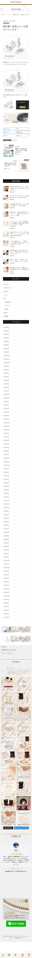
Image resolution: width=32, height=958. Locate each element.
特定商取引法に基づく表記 (8, 650)
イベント (6, 295)
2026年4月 (6, 341)
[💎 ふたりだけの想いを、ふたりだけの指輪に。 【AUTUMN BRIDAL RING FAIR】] (8, 684)
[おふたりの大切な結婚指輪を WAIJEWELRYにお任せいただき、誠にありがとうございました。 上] (8, 714)
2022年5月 (6, 482)
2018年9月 (6, 599)
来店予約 (22, 956)
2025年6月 (6, 373)
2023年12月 (7, 422)
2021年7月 (6, 514)
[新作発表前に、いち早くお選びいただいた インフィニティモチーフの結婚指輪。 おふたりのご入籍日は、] (23, 773)
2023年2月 (6, 451)
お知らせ (6, 291)
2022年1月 (6, 497)
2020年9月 (6, 536)
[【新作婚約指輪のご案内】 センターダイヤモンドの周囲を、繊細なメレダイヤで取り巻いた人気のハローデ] (23, 684)
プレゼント (8, 305)
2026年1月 (6, 352)
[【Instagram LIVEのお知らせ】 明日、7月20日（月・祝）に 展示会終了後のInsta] (23, 818)
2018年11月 (7, 592)
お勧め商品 (8, 302)
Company (3, 646)
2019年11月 (7, 564)
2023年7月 (6, 437)
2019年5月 (6, 581)
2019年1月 (6, 585)
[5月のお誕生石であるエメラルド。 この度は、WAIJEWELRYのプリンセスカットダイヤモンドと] (8, 803)
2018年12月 (7, 589)
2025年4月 (6, 380)
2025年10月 (7, 362)
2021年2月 (6, 525)
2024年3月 (6, 415)
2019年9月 (6, 571)
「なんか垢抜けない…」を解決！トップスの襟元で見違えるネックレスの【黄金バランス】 (19, 243)
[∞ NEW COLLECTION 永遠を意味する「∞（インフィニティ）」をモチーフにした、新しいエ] (8, 729)
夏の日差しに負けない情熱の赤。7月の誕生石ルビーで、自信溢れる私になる (19, 269)
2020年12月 (7, 532)
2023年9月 (6, 433)
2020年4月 (6, 546)
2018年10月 (7, 596)
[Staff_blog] (8, 151)
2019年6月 (6, 578)
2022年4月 (6, 486)
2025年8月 (6, 366)
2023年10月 (7, 430)
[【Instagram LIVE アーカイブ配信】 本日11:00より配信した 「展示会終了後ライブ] (23, 803)
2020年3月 (6, 550)
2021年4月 (6, 521)
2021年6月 (6, 518)
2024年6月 (6, 408)
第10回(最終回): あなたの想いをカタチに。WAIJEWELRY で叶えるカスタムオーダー (19, 252)
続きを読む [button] (16, 864)
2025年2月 (6, 387)
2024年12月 (7, 394)
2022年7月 (6, 475)
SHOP (29, 956)
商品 (5, 298)
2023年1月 (6, 454)
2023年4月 (6, 444)
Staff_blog (6, 23)
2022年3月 (6, 490)
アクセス (15, 956)
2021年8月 (6, 511)
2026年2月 (6, 348)
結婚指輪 (6, 316)
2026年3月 (6, 345)
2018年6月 (6, 610)
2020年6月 (6, 539)
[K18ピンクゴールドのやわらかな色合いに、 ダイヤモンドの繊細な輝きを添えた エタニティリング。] (23, 758)
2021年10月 (7, 507)
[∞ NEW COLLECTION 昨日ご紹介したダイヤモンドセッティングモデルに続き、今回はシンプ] (23, 729)
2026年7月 (6, 331)
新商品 (6, 309)
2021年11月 (7, 504)
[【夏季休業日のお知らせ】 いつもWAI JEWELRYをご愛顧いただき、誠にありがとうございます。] (8, 788)
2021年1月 (6, 528)
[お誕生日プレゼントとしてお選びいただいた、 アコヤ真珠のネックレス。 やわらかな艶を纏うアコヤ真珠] (23, 699)
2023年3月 (6, 447)
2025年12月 (7, 355)
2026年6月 (6, 334)
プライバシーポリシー (7, 653)
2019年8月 (6, 574)
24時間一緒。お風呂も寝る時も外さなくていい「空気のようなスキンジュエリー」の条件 (19, 214)
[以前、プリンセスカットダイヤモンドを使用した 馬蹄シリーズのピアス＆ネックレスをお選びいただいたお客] (8, 773)
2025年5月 (6, 376)
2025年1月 (6, 391)
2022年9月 (6, 468)
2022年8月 (6, 472)
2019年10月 (7, 567)
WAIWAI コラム (8, 288)
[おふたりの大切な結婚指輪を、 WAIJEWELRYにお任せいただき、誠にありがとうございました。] (8, 818)
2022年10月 (7, 465)
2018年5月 (6, 613)
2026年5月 (6, 338)
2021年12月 (7, 500)
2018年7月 (6, 606)
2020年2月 (6, 553)
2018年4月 (6, 617)
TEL (9, 956)
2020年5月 (6, 543)
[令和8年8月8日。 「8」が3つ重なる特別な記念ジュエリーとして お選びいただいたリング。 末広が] (23, 743)
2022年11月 (7, 461)
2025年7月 (6, 369)
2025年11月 (7, 359)
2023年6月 (6, 440)
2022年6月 (6, 479)
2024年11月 (7, 398)
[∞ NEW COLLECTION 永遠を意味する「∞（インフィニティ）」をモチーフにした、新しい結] (8, 743)
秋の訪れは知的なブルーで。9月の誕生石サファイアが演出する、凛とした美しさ (19, 188)
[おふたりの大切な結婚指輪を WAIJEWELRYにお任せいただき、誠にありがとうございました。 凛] (23, 714)
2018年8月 (6, 603)
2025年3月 (6, 384)
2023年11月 (7, 426)
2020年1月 (6, 557)
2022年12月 (7, 458)
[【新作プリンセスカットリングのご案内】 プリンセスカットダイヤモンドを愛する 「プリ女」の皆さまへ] (8, 699)
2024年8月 (6, 401)
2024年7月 (6, 405)
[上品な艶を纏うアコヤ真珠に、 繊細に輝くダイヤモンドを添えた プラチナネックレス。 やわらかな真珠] (23, 788)
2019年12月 (7, 560)
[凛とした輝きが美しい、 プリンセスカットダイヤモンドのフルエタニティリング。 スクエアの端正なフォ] (8, 758)
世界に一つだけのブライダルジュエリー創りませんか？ (21, 150)
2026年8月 (6, 327)
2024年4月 (6, 412)
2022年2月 (6, 493)
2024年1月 (6, 419)
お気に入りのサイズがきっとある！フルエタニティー (10, 165)
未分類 (5, 312)
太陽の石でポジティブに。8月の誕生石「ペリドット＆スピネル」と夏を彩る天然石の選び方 (19, 234)
